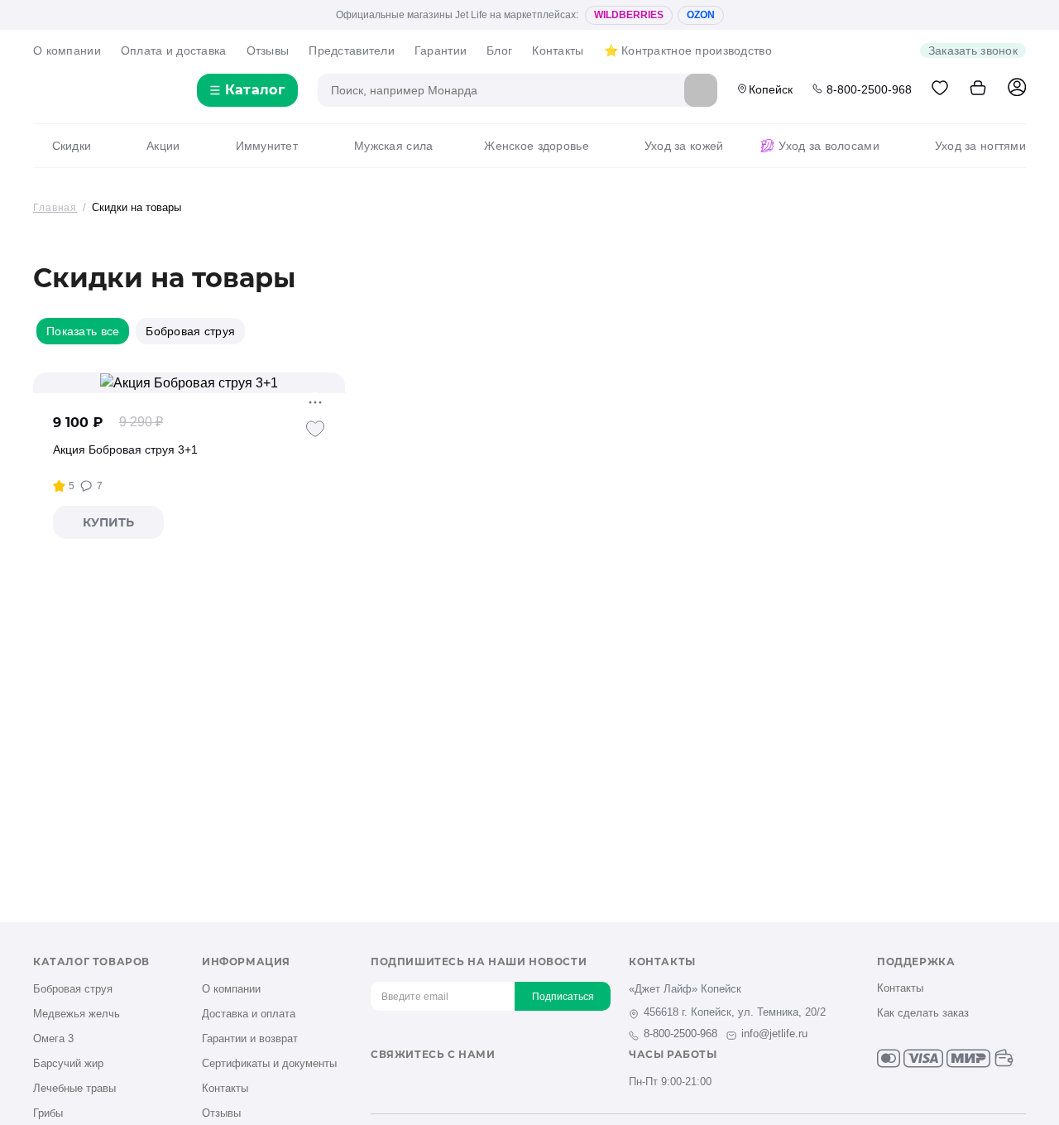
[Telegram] (461, 1083)
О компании (67, 50)
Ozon (701, 15)
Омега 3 (53, 1038)
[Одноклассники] (406, 1083)
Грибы (48, 1113)
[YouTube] (434, 1083)
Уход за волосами (829, 145)
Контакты (557, 50)
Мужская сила (393, 145)
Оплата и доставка (174, 50)
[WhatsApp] (488, 1083)
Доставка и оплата (248, 1013)
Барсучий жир (68, 1063)
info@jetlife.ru (774, 1033)
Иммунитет (267, 145)
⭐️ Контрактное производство (688, 50)
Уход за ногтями (980, 145)
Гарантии (440, 50)
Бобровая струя (73, 989)
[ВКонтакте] (379, 1083)
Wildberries (629, 15)
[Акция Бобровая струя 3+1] (189, 383)
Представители (352, 50)
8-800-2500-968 (869, 89)
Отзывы (268, 50)
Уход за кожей (684, 145)
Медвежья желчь (76, 1013)
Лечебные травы (74, 1088)
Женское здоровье (536, 145)
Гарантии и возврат (250, 1038)
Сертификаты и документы (269, 1063)
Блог (499, 50)
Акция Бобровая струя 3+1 (125, 449)
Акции (163, 145)
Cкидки (71, 145)
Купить (108, 522)
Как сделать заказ (923, 1013)
